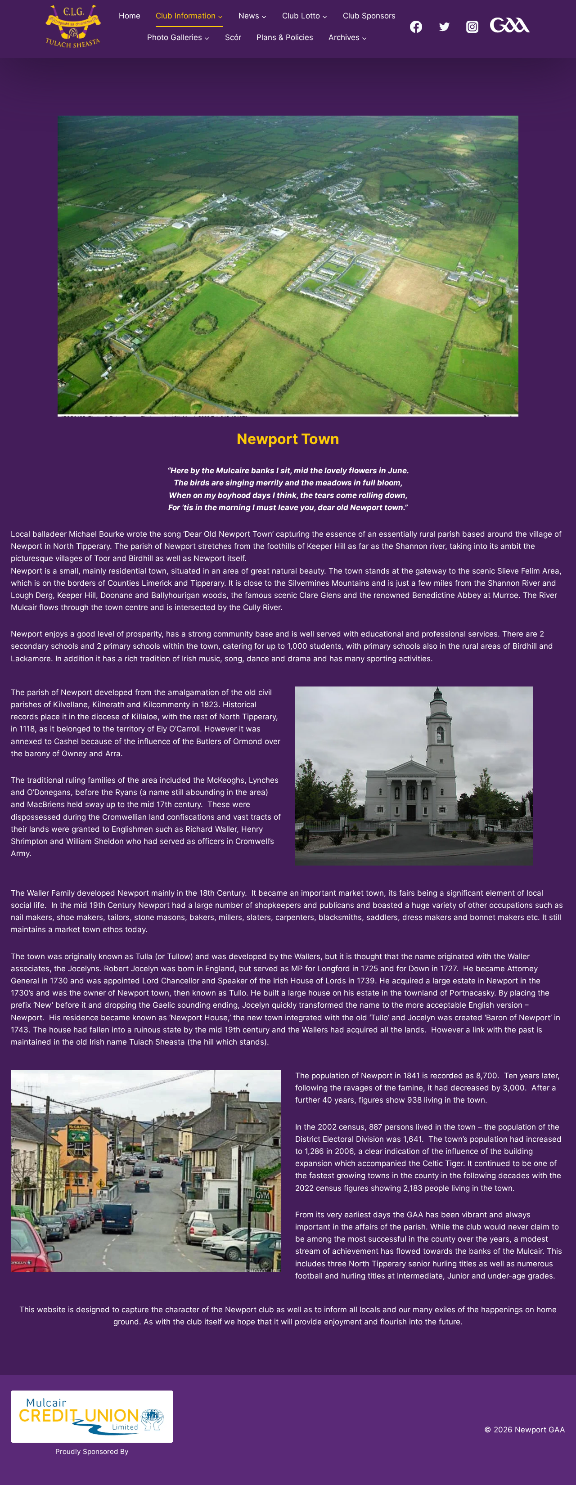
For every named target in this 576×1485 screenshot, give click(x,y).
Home (129, 15)
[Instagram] (472, 26)
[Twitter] (444, 26)
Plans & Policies (284, 37)
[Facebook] (416, 26)
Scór (233, 37)
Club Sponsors (369, 15)
